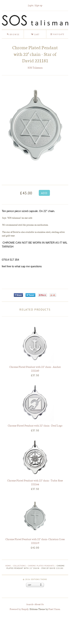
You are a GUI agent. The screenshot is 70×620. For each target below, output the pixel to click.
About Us (39, 604)
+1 (54, 295)
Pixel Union (54, 608)
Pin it (43, 295)
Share (19, 295)
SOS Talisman (35, 67)
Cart (35, 34)
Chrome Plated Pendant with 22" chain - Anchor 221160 (35, 368)
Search (29, 604)
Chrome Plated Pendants (41, 566)
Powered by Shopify (19, 608)
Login (30, 5)
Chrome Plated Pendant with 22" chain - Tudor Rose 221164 (35, 482)
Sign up (38, 5)
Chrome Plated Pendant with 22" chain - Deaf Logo (35, 425)
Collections (19, 566)
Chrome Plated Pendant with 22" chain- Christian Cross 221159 (35, 541)
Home (8, 566)
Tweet (31, 295)
